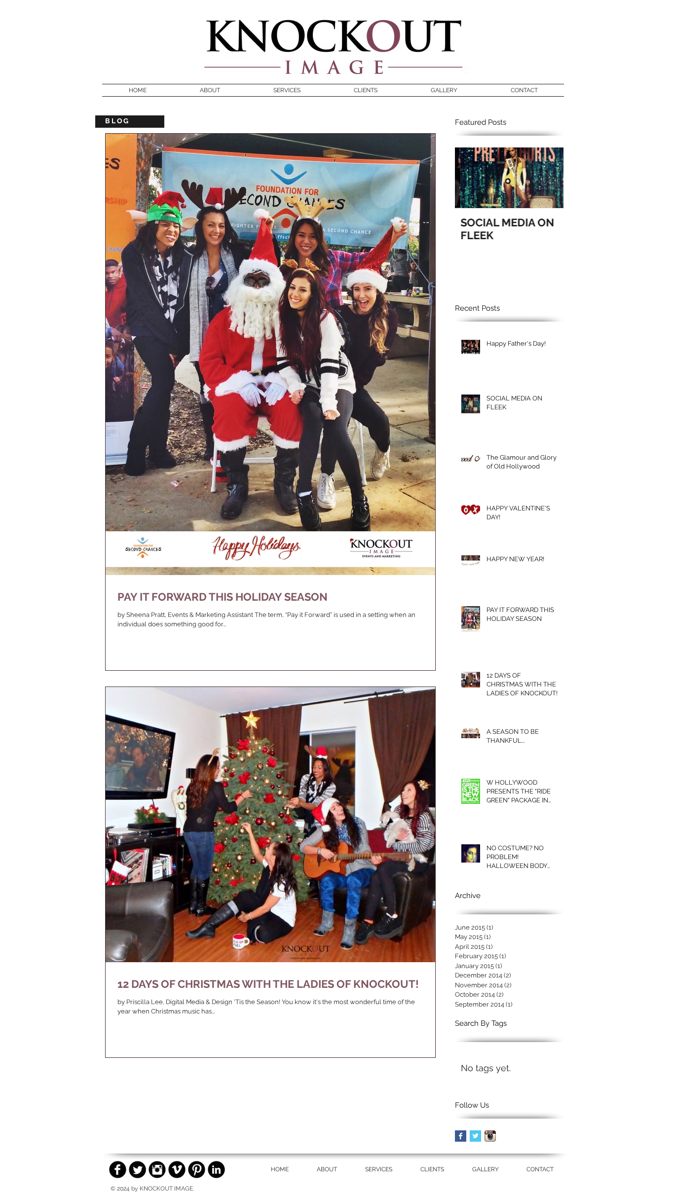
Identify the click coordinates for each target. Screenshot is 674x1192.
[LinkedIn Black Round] (216, 1169)
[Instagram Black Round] (157, 1169)
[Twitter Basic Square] (475, 1136)
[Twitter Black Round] (137, 1169)
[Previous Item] (470, 177)
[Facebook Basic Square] (460, 1136)
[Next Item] (547, 177)
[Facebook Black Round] (117, 1169)
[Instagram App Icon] (490, 1136)
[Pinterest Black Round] (196, 1169)
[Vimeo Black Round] (177, 1169)
